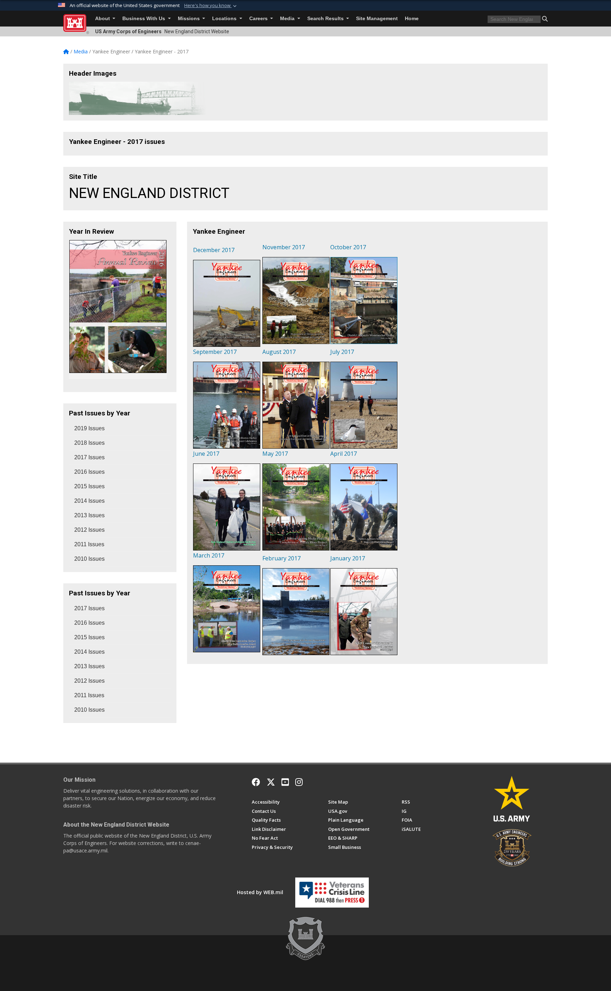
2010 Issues (89, 559)
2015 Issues (89, 486)
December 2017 (213, 250)
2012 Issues (89, 530)
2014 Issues (89, 501)
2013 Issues (89, 515)
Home (412, 18)
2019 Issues (89, 428)
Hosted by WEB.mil (260, 892)
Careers (259, 18)
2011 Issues (89, 544)
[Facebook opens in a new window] (256, 782)
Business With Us (144, 18)
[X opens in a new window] (271, 782)
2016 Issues (89, 472)
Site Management (377, 18)
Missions (189, 18)
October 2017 (348, 247)
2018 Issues (89, 443)
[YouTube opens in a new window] (285, 782)
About (103, 18)
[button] (211, 5)
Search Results (326, 18)
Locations (225, 18)
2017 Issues (89, 457)
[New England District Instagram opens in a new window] (299, 782)
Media (288, 18)
